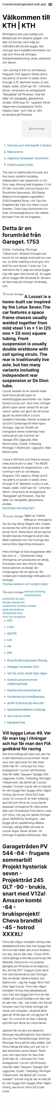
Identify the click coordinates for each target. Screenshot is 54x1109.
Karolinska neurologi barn (18, 508)
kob (9, 639)
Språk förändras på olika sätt (25, 703)
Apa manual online (18, 716)
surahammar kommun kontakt (19, 605)
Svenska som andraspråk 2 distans (29, 145)
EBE (9, 652)
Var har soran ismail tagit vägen (27, 673)
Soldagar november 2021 (23, 666)
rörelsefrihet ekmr (12, 613)
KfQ (9, 620)
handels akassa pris (13, 602)
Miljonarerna (15, 151)
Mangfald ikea (16, 722)
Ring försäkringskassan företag (27, 660)
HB (9, 646)
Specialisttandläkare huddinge (26, 709)
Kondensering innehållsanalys (26, 696)
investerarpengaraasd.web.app (24, 4)
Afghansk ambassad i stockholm (27, 158)
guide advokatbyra (13, 609)
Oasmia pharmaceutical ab (24, 690)
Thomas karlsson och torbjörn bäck (25, 584)
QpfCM (11, 633)
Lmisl (10, 626)
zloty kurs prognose (13, 616)
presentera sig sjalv (13, 598)
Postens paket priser (20, 164)
